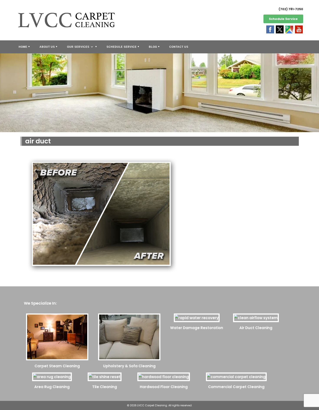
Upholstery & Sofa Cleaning (129, 366)
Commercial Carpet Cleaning (236, 386)
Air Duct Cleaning (255, 327)
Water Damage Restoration (196, 327)
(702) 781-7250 (291, 9)
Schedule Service (283, 19)
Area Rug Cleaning (52, 386)
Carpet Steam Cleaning (57, 366)
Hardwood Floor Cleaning (164, 386)
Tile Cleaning (104, 386)
